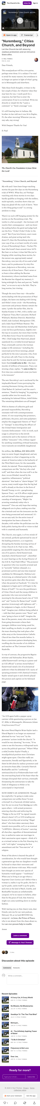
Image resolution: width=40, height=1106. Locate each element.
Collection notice (20, 1090)
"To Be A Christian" (18, 1040)
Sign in (35, 3)
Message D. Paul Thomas (21, 942)
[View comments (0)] (15, 1103)
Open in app (11, 35)
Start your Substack (14, 1096)
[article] (20, 1000)
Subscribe (27, 3)
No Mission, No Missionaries (22, 1006)
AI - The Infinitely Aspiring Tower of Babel (24, 1032)
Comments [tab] (7, 968)
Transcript (28, 35)
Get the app (30, 1096)
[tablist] (11, 968)
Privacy (26, 1088)
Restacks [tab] (16, 968)
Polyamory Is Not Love (20, 1048)
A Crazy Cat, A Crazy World (22, 997)
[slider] (17, 28)
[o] (5, 1000)
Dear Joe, (14, 1056)
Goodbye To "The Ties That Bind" (24, 1014)
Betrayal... (15, 1023)
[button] (6, 20)
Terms (32, 1088)
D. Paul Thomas (7, 59)
